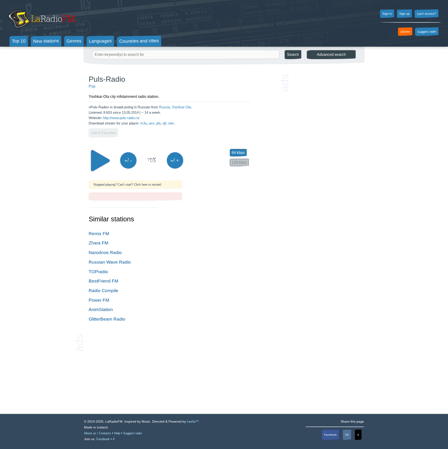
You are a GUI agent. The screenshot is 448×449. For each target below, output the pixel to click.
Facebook (330, 434)
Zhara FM (98, 242)
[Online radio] (41, 30)
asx (151, 123)
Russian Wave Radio (110, 262)
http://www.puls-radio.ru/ (121, 118)
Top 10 (19, 40)
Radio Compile (103, 290)
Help (117, 433)
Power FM (99, 300)
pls (158, 123)
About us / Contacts (97, 433)
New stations (46, 41)
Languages (100, 41)
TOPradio (98, 271)
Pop (92, 86)
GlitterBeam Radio (107, 319)
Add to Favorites (103, 133)
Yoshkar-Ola (181, 107)
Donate (405, 32)
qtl (164, 123)
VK (347, 434)
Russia (164, 107)
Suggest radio (426, 32)
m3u (143, 123)
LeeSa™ (193, 421)
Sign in (387, 14)
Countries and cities (139, 41)
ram (171, 123)
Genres (73, 40)
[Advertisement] (324, 145)
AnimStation (101, 309)
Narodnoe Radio (105, 252)
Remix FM (99, 233)
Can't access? (426, 13)
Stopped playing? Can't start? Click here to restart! (127, 184)
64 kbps (238, 153)
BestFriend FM (103, 281)
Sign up (404, 14)
